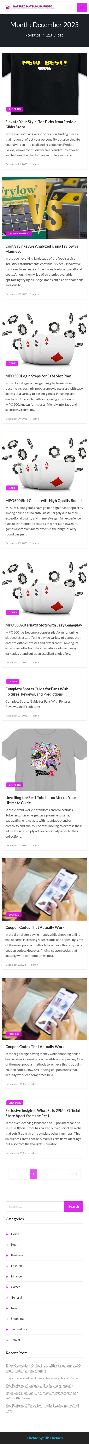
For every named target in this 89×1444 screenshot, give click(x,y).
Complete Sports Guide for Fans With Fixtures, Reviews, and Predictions (36, 691)
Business (14, 914)
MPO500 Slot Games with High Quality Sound (43, 500)
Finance (16, 1276)
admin (36, 164)
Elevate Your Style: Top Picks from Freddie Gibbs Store (40, 124)
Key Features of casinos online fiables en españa (39, 1385)
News (15, 1308)
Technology (19, 1329)
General (16, 1297)
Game (12, 363)
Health (15, 1244)
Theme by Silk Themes (44, 1438)
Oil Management (19, 233)
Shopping (15, 109)
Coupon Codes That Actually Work (35, 927)
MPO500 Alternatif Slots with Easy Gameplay (43, 625)
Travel (15, 1340)
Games (13, 612)
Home (15, 1234)
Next (72, 1174)
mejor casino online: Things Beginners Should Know (42, 1378)
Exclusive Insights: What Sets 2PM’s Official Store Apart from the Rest (42, 1113)
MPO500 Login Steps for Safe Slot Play (38, 376)
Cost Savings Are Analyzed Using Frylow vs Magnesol (41, 249)
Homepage (33, 35)
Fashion (16, 1266)
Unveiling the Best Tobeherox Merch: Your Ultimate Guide (40, 800)
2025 (49, 35)
